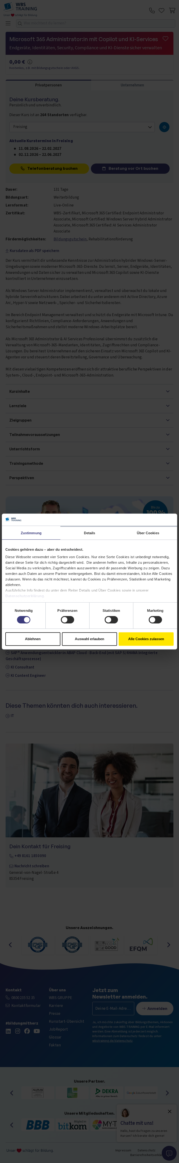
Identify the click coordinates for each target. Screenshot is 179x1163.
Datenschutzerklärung (24, 596)
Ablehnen (33, 639)
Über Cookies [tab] (148, 533)
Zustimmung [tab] (31, 533)
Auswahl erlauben (89, 639)
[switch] (67, 619)
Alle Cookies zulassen (146, 639)
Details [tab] (89, 533)
